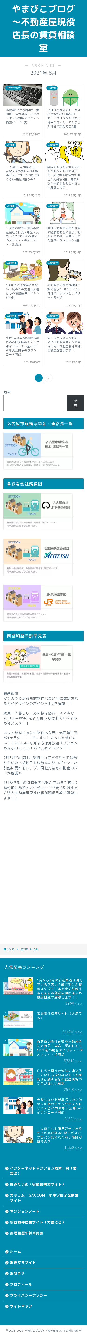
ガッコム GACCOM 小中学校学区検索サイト (44, 1198)
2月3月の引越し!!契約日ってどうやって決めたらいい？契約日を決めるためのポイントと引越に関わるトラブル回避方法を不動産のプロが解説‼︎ (40, 765)
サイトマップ (21, 1306)
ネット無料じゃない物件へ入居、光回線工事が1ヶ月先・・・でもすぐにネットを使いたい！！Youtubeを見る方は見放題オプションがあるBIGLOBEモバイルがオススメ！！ (40, 740)
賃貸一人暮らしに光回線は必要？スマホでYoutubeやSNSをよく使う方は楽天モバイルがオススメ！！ (40, 718)
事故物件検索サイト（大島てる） (38, 1222)
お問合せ (17, 1273)
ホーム (15, 1251)
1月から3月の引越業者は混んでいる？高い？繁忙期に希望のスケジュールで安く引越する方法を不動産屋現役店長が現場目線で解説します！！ (41, 790)
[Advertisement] (43, 866)
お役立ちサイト (23, 1262)
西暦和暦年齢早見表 (26, 1233)
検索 (7, 392)
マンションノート (25, 1211)
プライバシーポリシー (28, 1295)
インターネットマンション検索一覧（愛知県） (43, 1171)
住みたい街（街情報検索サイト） (38, 1184)
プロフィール (21, 1284)
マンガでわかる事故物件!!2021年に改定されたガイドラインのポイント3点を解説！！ (40, 701)
